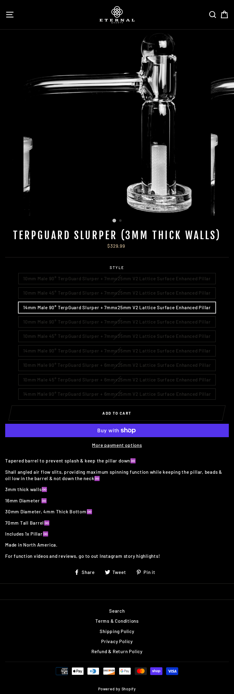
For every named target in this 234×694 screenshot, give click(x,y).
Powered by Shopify (117, 688)
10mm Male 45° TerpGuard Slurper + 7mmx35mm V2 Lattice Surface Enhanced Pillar (117, 336)
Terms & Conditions (117, 621)
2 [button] (120, 220)
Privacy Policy (117, 641)
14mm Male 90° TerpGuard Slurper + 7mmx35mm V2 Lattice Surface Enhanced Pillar (117, 350)
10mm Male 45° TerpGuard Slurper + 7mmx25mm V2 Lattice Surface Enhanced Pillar (117, 293)
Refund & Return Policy (117, 651)
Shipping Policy (117, 631)
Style (117, 267)
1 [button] (114, 220)
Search (117, 611)
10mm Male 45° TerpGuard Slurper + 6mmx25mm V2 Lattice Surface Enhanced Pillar (117, 379)
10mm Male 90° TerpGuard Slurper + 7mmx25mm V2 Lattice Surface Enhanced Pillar (117, 278)
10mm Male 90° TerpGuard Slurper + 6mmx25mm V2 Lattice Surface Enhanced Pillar (117, 365)
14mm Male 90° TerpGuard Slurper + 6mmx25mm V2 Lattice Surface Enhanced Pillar (117, 394)
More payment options (117, 445)
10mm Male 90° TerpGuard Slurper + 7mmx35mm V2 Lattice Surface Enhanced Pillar (117, 321)
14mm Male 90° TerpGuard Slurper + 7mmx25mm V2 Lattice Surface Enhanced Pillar (117, 307)
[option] (117, 123)
